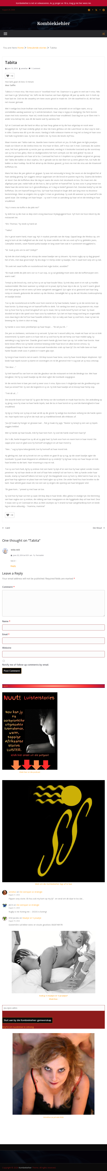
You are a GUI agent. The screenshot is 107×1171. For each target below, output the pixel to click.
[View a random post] (103, 33)
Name (6, 621)
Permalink (40, 555)
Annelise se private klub (53, 1117)
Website (6, 647)
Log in (5, 686)
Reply (13, 566)
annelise (24, 68)
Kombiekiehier (53, 23)
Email (5, 634)
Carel (7, 528)
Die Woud (97, 528)
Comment (8, 586)
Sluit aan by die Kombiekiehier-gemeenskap (27, 1020)
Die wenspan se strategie (31, 892)
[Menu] (5, 34)
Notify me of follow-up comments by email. (25, 664)
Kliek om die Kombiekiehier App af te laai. (53, 884)
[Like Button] (8, 76)
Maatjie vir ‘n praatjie (31, 918)
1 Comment (35, 68)
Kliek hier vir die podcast (30, 772)
